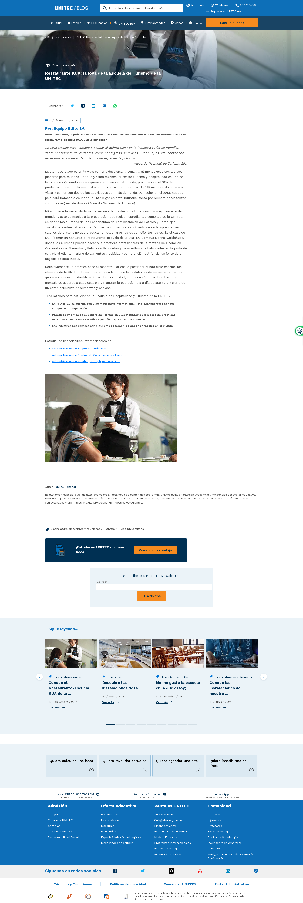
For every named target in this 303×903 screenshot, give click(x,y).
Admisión (54, 826)
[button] (110, 724)
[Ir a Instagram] (171, 872)
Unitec (143, 37)
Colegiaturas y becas (168, 820)
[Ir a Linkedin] (228, 872)
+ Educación (98, 23)
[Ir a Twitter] (142, 871)
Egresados (214, 820)
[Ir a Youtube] (200, 872)
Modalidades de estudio (117, 843)
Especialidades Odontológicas (121, 837)
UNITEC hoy (126, 23)
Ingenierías (108, 831)
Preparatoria (109, 814)
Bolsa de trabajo (218, 831)
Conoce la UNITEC (60, 820)
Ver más (54, 707)
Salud (57, 23)
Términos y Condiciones (73, 884)
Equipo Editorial (69, 128)
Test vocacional (164, 814)
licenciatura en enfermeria (232, 677)
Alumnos (214, 814)
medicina (113, 677)
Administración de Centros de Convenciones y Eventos (89, 355)
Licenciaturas (110, 820)
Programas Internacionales (172, 843)
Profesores (215, 826)
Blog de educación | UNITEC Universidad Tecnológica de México (90, 37)
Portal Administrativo (232, 884)
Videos (178, 23)
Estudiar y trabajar (167, 848)
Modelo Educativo (166, 837)
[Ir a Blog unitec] (256, 872)
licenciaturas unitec (67, 677)
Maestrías (107, 826)
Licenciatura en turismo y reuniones (76, 529)
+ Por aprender (154, 23)
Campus (53, 814)
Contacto (214, 848)
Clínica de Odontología (223, 837)
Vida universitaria (63, 65)
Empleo (75, 23)
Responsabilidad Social (63, 837)
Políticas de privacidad (128, 884)
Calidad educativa (60, 831)
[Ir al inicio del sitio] (71, 7)
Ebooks (197, 23)
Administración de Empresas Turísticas (79, 348)
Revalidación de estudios (171, 831)
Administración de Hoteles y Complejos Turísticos (86, 361)
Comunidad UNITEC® (180, 884)
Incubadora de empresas (225, 843)
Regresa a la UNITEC (168, 854)
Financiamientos (165, 826)
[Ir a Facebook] (115, 872)
